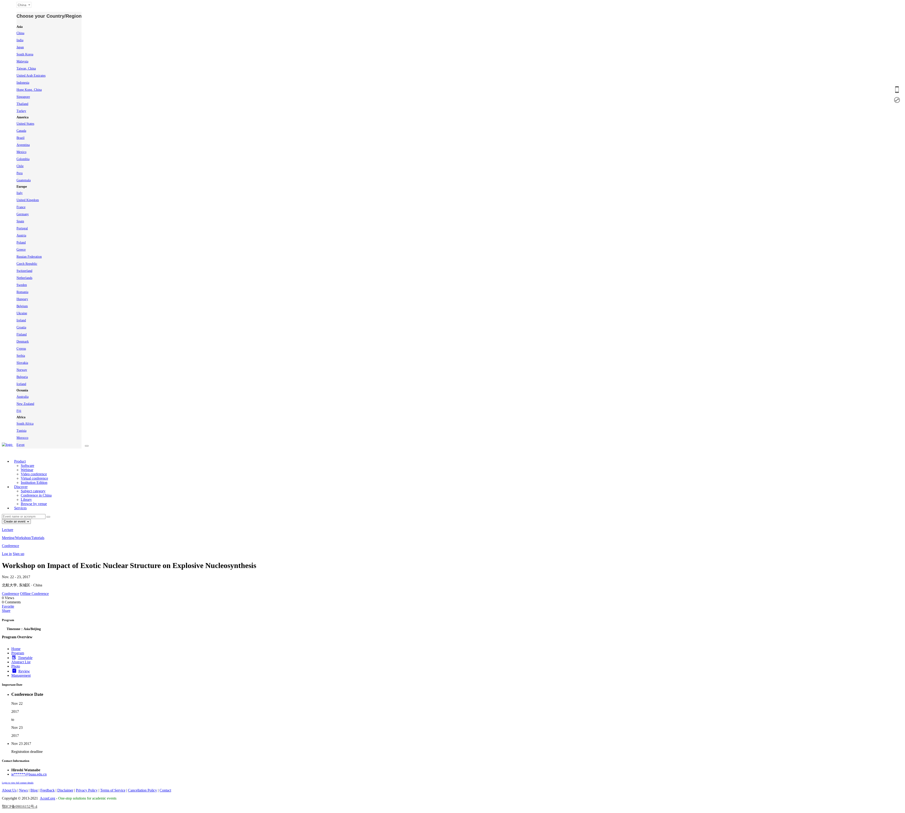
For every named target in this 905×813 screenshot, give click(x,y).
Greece (21, 249)
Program (17, 653)
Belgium (22, 306)
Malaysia (22, 61)
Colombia (22, 159)
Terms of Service (112, 790)
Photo (15, 666)
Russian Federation (29, 256)
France (20, 207)
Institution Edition (34, 483)
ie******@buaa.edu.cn (29, 774)
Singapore (23, 97)
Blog (34, 790)
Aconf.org (47, 798)
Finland (21, 334)
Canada (21, 131)
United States (25, 123)
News (23, 790)
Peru (19, 173)
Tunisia (21, 430)
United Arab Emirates (30, 75)
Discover (21, 487)
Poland (21, 242)
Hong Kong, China (29, 89)
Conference (10, 546)
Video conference (34, 474)
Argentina (23, 145)
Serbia (20, 355)
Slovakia (22, 363)
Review (24, 671)
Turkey (21, 111)
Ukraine (21, 313)
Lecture (7, 530)
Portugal (22, 228)
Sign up (18, 554)
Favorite (8, 606)
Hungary (22, 299)
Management (21, 675)
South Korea (24, 54)
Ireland (21, 320)
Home (16, 649)
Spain (20, 221)
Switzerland (24, 271)
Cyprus (21, 348)
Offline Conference (34, 594)
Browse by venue (34, 504)
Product (20, 461)
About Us (9, 790)
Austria (21, 235)
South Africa (24, 423)
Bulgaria (22, 377)
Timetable (25, 658)
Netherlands (24, 278)
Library (26, 500)
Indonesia (22, 82)
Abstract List (20, 662)
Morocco (22, 438)
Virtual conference (34, 478)
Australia (22, 396)
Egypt (20, 445)
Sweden (21, 285)
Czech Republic (26, 263)
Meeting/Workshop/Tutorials (23, 538)
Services (20, 508)
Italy (19, 193)
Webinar (27, 470)
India (19, 40)
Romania (22, 292)
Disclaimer (65, 790)
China (20, 33)
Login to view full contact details (17, 782)
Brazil (20, 138)
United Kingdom (27, 200)
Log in (7, 554)
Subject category (33, 491)
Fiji (18, 411)
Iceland (21, 384)
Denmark (22, 341)
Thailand (22, 104)
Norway (21, 370)
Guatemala (23, 180)
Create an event (15, 521)
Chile (20, 166)
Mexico (21, 152)
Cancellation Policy (142, 790)
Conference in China (36, 495)
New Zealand (25, 404)
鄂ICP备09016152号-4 (19, 807)
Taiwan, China (26, 68)
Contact (165, 790)
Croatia (21, 327)
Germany (22, 214)
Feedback (47, 790)
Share (6, 611)
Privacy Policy (87, 790)
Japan (20, 47)
